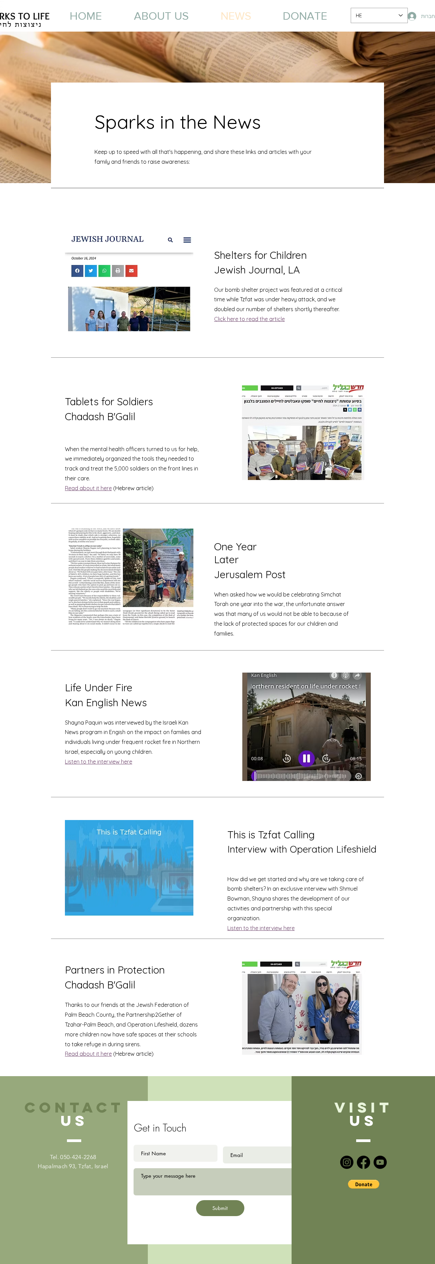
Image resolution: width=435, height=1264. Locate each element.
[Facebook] (363, 1162)
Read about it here (88, 488)
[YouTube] (380, 1162)
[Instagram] (346, 1162)
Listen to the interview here (261, 928)
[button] (363, 1184)
